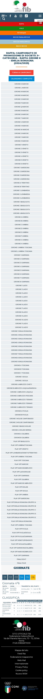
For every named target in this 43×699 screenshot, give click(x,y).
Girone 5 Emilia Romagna (21, 346)
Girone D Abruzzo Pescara (21, 396)
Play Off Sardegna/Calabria (21, 548)
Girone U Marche (21, 122)
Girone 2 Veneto (21, 148)
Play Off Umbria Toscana (21, 456)
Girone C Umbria (21, 225)
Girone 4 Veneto (21, 156)
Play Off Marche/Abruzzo (21, 468)
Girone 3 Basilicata (21, 209)
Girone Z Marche (21, 141)
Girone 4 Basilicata (21, 213)
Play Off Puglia (21, 529)
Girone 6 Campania (21, 274)
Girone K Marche (21, 84)
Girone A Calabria (21, 434)
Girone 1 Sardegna (21, 167)
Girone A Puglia (21, 411)
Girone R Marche (21, 110)
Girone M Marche (21, 91)
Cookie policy (21, 670)
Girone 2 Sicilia (21, 380)
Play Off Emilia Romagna (21, 521)
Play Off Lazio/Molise (22, 472)
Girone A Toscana (21, 365)
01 (5, 577)
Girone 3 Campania (21, 263)
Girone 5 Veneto (21, 160)
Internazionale (21, 664)
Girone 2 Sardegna (21, 171)
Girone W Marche (21, 129)
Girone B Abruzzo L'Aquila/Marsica (21, 388)
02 (10, 577)
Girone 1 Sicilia (21, 377)
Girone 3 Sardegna (21, 175)
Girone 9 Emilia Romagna (21, 361)
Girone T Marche (21, 118)
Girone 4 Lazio (21, 297)
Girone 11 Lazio (21, 323)
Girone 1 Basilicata (22, 202)
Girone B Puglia (21, 415)
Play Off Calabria (21, 479)
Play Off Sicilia (21, 491)
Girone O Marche (21, 99)
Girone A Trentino (21, 183)
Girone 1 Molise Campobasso (21, 418)
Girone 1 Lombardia (21, 190)
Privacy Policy (21, 667)
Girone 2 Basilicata (21, 205)
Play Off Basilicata (22, 441)
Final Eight (21, 559)
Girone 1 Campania (21, 255)
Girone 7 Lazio (21, 308)
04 (21, 577)
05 (27, 577)
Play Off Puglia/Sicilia (21, 533)
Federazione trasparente (21, 657)
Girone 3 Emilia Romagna (21, 339)
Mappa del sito (21, 650)
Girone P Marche (21, 103)
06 (33, 577)
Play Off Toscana (21, 460)
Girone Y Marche (22, 137)
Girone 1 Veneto (21, 145)
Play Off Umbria (21, 494)
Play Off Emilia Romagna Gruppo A (21, 502)
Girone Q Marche (21, 107)
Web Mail (21, 660)
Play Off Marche (21, 464)
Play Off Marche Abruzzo (21, 483)
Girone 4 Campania (21, 266)
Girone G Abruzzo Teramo (21, 407)
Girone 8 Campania (21, 282)
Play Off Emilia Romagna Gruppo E (21, 517)
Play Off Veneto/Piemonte (22, 540)
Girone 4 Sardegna (21, 179)
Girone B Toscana (21, 369)
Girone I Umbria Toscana (21, 247)
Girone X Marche (21, 133)
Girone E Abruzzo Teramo (22, 399)
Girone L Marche (21, 88)
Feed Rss (21, 654)
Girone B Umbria (21, 221)
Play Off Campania (21, 475)
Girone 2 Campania (21, 259)
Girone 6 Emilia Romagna (21, 350)
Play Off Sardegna (21, 498)
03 (16, 577)
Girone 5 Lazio (21, 301)
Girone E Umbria (21, 232)
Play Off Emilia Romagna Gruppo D (21, 514)
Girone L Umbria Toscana (21, 251)
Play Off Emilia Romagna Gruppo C (21, 510)
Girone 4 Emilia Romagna (21, 342)
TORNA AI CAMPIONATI (21, 72)
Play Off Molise (21, 487)
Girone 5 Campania (21, 270)
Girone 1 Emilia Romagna (21, 331)
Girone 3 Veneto (21, 152)
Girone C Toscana (21, 373)
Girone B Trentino (21, 186)
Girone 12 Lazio (21, 327)
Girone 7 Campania (21, 278)
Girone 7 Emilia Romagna (21, 354)
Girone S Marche (22, 114)
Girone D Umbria (21, 228)
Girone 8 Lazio (21, 312)
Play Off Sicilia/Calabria (21, 544)
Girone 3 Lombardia (21, 198)
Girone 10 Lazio (21, 320)
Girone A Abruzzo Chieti (21, 384)
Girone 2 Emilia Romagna (21, 335)
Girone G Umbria (21, 240)
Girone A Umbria (21, 217)
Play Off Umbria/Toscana (21, 445)
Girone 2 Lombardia (21, 194)
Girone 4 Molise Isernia (21, 430)
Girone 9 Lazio (21, 316)
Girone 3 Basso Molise (21, 426)
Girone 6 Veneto (21, 164)
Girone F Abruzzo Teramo (21, 403)
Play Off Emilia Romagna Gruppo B (21, 506)
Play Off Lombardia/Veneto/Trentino (21, 453)
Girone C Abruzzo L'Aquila (21, 392)
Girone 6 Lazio (21, 304)
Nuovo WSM (21, 674)
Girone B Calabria (21, 437)
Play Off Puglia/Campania (21, 536)
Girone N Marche (21, 95)
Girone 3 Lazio (21, 293)
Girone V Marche (21, 126)
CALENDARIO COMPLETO (21, 79)
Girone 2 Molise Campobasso (21, 422)
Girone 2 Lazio (21, 289)
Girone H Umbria (21, 244)
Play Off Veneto (21, 449)
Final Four (21, 563)
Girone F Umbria (21, 236)
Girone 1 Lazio (21, 285)
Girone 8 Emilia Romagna (21, 358)
